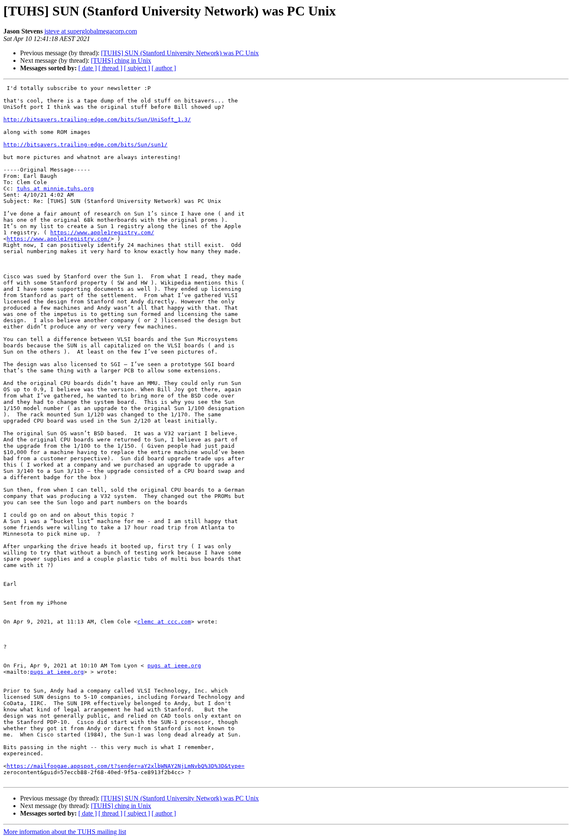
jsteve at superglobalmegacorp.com (90, 31)
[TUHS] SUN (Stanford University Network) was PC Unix (180, 52)
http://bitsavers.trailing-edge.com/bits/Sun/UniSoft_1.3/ (97, 119)
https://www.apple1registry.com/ (102, 232)
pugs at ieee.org (174, 665)
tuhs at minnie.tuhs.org (55, 188)
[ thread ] (110, 68)
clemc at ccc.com (164, 621)
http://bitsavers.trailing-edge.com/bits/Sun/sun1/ (85, 144)
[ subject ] (137, 68)
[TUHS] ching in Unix (121, 60)
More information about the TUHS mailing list (64, 831)
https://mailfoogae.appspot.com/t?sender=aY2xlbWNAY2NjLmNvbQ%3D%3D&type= (126, 766)
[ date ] (87, 68)
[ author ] (164, 68)
